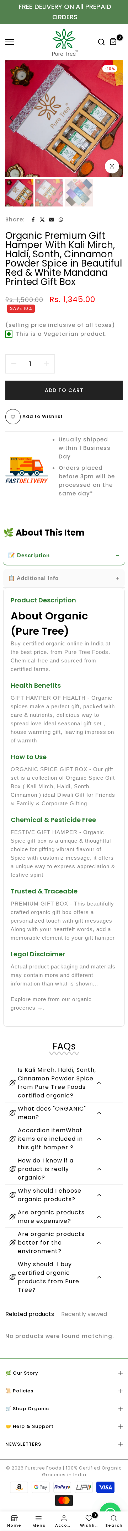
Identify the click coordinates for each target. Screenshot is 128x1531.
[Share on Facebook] (33, 219)
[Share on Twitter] (42, 219)
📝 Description (29, 555)
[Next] (112, 118)
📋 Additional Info (33, 578)
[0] (113, 42)
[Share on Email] (51, 219)
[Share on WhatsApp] (61, 219)
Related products (29, 1314)
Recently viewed (84, 1314)
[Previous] (16, 118)
